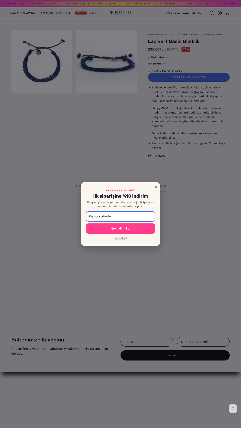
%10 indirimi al (120, 228)
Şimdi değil (120, 238)
